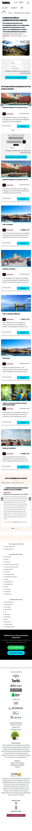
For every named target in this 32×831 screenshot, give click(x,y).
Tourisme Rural (8, 624)
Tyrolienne (7, 562)
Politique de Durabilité (17, 765)
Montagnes (8, 617)
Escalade (7, 571)
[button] (2, 104)
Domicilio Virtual (16, 729)
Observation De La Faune (11, 567)
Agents (15, 8)
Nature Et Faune (9, 604)
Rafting (7, 559)
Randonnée (8, 557)
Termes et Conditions (17, 763)
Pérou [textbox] (13, 63)
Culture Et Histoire (9, 602)
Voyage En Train (9, 581)
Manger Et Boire (9, 584)
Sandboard (8, 591)
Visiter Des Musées (9, 574)
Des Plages (7, 607)
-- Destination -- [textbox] (15, 68)
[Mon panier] (4, 11)
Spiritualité (7, 614)
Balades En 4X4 (9, 569)
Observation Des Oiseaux (11, 564)
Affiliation (17, 761)
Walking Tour (8, 594)
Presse (17, 767)
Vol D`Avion (8, 589)
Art (5, 612)
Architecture (8, 622)
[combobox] (16, 62)
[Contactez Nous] (22, 8)
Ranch (6, 586)
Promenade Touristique (11, 576)
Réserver (23, 126)
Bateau (7, 579)
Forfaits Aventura (9, 549)
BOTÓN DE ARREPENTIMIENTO (16, 815)
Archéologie (8, 609)
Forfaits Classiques (10, 546)
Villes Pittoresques (9, 626)
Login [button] (6, 8)
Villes (6, 619)
